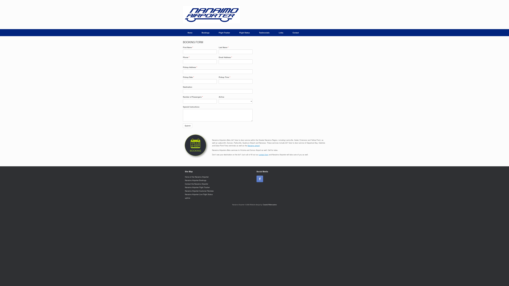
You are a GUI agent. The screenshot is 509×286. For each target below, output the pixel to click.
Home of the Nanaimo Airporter (197, 177)
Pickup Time (224, 77)
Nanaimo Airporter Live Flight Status (199, 194)
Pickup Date (188, 77)
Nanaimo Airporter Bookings (195, 180)
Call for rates (273, 150)
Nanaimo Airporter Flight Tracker (197, 187)
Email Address (225, 57)
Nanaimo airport (254, 145)
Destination (187, 87)
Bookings (205, 32)
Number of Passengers (193, 97)
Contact (296, 32)
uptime (187, 198)
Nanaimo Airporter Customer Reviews (199, 191)
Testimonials (264, 32)
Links (281, 32)
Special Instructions (191, 107)
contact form (263, 154)
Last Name (224, 47)
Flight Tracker (224, 32)
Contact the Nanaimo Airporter (196, 184)
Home (190, 32)
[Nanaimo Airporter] (211, 14)
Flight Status (244, 32)
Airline (221, 97)
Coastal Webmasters (270, 205)
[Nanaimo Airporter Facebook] (259, 179)
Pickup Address (190, 67)
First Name (188, 47)
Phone (186, 57)
